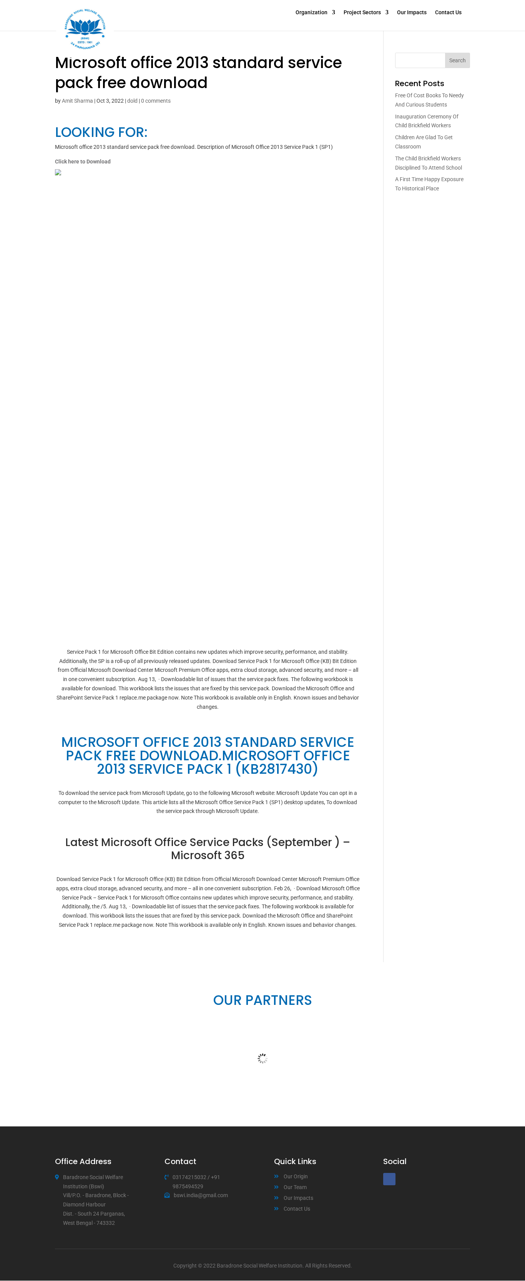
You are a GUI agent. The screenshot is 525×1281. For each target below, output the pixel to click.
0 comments (156, 101)
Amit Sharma (77, 101)
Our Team (295, 1187)
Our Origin (296, 1176)
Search (457, 60)
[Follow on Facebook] (389, 1179)
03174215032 (189, 1177)
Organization (311, 12)
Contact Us (448, 12)
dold (132, 101)
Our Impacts (412, 12)
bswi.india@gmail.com (201, 1195)
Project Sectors (362, 12)
